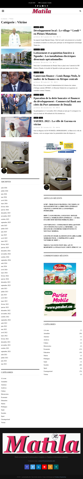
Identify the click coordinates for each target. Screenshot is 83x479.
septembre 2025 (6, 222)
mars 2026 (4, 203)
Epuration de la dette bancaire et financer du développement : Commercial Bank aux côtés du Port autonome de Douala (57, 101)
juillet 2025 (4, 229)
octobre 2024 (5, 257)
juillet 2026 (4, 191)
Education (4, 400)
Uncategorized (5, 419)
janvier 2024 (5, 279)
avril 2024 (4, 270)
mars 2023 (4, 301)
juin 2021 (4, 361)
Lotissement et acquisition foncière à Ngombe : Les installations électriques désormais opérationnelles (55, 56)
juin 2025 (4, 232)
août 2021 (4, 354)
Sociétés (36, 118)
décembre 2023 (5, 282)
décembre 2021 (5, 342)
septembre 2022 (6, 320)
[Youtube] (44, 467)
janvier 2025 (5, 247)
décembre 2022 (5, 310)
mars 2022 (4, 336)
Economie (36, 72)
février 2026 (5, 207)
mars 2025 (4, 241)
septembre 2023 (6, 285)
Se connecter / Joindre (45, 3)
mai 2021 (4, 364)
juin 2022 (4, 326)
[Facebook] (27, 467)
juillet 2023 (4, 292)
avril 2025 (4, 238)
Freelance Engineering (60, 477)
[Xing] (56, 467)
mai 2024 (4, 266)
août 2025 (4, 225)
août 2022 (4, 323)
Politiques (4, 407)
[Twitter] (32, 467)
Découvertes (36, 49)
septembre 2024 (6, 260)
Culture (3, 391)
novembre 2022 (6, 314)
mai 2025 (4, 235)
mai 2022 (4, 329)
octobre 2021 (5, 348)
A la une (3, 378)
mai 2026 (4, 197)
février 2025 (5, 244)
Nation (3, 404)
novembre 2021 (6, 345)
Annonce (3, 385)
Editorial (38, 37)
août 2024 (4, 263)
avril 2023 (4, 298)
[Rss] (50, 467)
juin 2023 (4, 295)
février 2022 (5, 339)
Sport (2, 416)
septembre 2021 (6, 351)
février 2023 (5, 304)
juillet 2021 (4, 358)
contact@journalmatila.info (46, 461)
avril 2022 (4, 332)
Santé (2, 410)
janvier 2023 (5, 307)
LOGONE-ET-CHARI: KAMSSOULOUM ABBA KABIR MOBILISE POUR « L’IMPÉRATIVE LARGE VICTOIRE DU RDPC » (62, 238)
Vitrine (41, 27)
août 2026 (4, 188)
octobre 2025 (5, 219)
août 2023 (4, 288)
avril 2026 (4, 200)
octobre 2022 (5, 317)
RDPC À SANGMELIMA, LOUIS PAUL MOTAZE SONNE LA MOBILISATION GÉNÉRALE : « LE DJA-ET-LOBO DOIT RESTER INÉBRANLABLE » (62, 217)
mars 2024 (4, 273)
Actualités (36, 27)
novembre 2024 (6, 254)
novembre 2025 (6, 216)
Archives (3, 388)
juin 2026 (4, 194)
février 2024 (5, 276)
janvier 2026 (5, 210)
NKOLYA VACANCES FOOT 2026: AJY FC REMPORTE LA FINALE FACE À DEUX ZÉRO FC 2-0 (62, 246)
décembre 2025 (5, 213)
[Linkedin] (38, 467)
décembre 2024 (5, 251)
